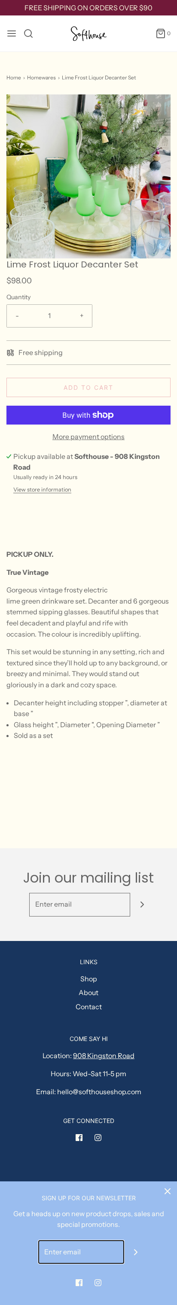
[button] (88, 176)
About (88, 992)
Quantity (18, 297)
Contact (89, 1006)
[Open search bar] (31, 33)
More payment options (88, 436)
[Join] (142, 905)
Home (13, 77)
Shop (88, 978)
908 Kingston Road (103, 1055)
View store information (42, 489)
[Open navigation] (11, 33)
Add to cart (88, 387)
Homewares (41, 77)
